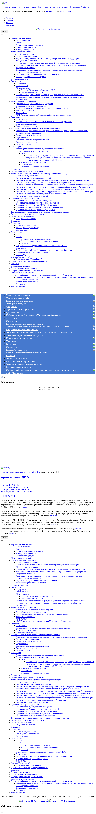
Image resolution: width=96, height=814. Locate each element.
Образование (16, 232)
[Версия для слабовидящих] (48, 29)
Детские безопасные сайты (27, 142)
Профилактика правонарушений (25, 198)
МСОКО (10, 23)
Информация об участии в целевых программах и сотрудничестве (44, 122)
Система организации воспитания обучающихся (36, 196)
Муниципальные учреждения (23, 101)
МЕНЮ (4, 32)
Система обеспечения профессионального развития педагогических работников (50, 189)
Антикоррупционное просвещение (31, 77)
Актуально (20, 284)
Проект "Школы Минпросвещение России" (29, 261)
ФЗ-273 (19, 234)
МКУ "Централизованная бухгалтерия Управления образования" (44, 115)
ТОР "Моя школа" (18, 286)
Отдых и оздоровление (26, 225)
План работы (21, 119)
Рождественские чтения (26, 219)
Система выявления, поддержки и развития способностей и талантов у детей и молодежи (54, 185)
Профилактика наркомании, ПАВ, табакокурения (37, 205)
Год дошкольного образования (24, 268)
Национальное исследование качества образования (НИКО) (41, 246)
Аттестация (16, 146)
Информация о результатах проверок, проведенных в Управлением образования (50, 95)
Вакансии (15, 264)
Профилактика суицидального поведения (34, 200)
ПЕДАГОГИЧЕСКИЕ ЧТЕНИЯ (14, 487)
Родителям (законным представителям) (32, 140)
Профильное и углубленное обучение (32, 252)
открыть (25, 507)
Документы (16, 81)
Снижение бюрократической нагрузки (27, 214)
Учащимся (15, 221)
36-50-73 (49, 11)
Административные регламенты (30, 45)
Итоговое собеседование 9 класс (35, 167)
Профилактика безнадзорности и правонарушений (37, 203)
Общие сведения (23, 40)
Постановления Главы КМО (33, 92)
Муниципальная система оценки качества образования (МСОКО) (39, 173)
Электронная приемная (26, 47)
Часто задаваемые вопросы (27, 56)
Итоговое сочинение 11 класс (33, 162)
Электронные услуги (25, 49)
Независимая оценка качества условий (27, 171)
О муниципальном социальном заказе (27, 270)
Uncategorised (34, 472)
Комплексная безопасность (22, 273)
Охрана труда (16, 169)
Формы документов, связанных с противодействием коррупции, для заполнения (50, 63)
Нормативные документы (27, 176)
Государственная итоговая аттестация (32, 151)
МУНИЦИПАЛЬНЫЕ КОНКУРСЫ (16, 492)
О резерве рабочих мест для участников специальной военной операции (42, 275)
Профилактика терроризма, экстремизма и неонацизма (39, 207)
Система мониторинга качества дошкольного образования (41, 194)
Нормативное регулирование (28, 133)
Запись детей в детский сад (27, 228)
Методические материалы (27, 61)
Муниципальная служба (21, 52)
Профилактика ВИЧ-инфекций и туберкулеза (35, 210)
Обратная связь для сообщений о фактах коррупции (38, 74)
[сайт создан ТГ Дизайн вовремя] (48, 801)
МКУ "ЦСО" (21, 113)
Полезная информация (18, 472)
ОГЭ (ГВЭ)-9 (26, 164)
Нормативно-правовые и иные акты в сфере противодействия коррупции (47, 58)
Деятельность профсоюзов (27, 282)
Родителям (15, 223)
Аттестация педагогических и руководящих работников (40, 149)
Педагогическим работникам (28, 135)
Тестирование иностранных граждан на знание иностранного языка (40, 212)
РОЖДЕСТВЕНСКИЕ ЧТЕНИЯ (15, 489)
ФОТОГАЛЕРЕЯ (8, 496)
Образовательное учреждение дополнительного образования (42, 108)
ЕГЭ (23, 153)
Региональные (22, 86)
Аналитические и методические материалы (39, 241)
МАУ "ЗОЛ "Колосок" (25, 110)
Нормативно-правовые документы (36, 239)
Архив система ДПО (15, 477)
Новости (9, 18)
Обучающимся (22, 137)
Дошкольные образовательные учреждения (34, 104)
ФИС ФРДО (21, 255)
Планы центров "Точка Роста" (29, 259)
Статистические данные (26, 124)
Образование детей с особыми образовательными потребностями (44, 250)
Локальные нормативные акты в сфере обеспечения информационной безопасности (52, 131)
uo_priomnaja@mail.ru (69, 11)
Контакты (10, 25)
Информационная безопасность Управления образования (35, 128)
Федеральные (22, 83)
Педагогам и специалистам (22, 216)
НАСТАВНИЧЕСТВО (10, 485)
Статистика (21, 248)
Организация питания (20, 266)
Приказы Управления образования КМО (38, 90)
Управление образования (21, 38)
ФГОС (19, 237)
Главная (9, 20)
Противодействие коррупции (23, 54)
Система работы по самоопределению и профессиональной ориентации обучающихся (53, 187)
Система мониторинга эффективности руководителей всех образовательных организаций (54, 191)
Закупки (19, 43)
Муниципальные (23, 88)
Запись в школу (22, 230)
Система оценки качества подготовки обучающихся (38, 178)
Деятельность (16, 117)
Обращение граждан (19, 79)
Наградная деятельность (26, 126)
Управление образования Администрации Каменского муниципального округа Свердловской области (46, 7)
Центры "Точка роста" (20, 257)
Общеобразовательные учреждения (31, 106)
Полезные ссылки (23, 144)
